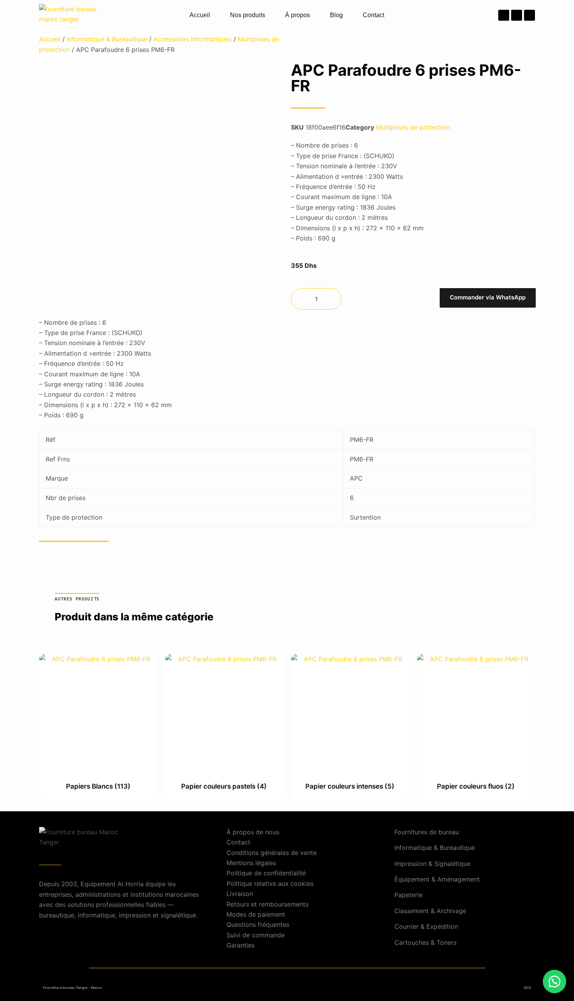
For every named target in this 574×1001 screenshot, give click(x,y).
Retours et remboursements (267, 904)
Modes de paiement (255, 914)
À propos (297, 15)
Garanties (240, 945)
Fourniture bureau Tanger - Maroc (72, 987)
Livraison (239, 894)
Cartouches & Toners (425, 942)
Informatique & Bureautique (107, 39)
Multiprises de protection (413, 127)
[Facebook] (503, 15)
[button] (487, 299)
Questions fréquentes (257, 924)
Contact (373, 15)
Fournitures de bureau (426, 832)
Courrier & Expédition (426, 926)
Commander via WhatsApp (488, 297)
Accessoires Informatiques (192, 39)
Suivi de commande (255, 935)
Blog (336, 15)
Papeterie (408, 895)
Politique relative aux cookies (270, 883)
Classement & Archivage (430, 911)
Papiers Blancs (98, 786)
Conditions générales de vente (271, 853)
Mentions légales (251, 863)
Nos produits (247, 15)
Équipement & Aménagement (437, 879)
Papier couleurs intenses (349, 786)
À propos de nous (252, 832)
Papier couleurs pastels (224, 786)
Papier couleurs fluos (476, 786)
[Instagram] (516, 15)
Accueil (199, 15)
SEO (527, 987)
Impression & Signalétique (432, 863)
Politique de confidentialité (266, 873)
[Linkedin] (529, 15)
